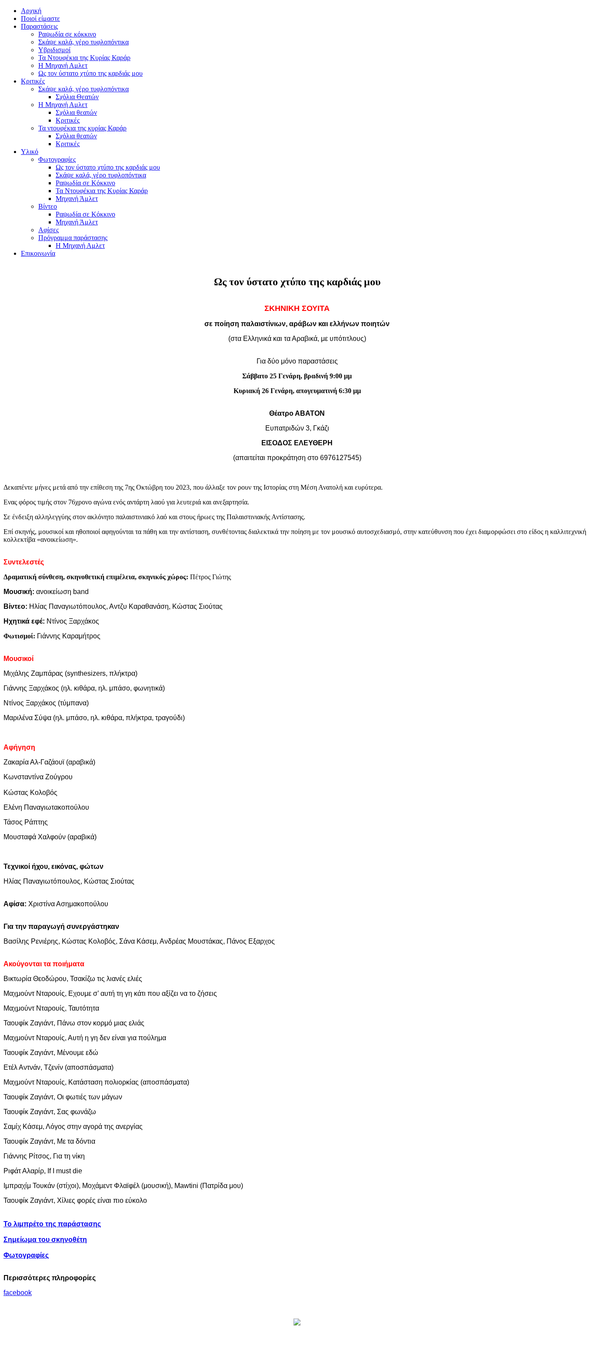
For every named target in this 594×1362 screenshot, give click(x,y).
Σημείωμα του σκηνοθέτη (45, 1239)
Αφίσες (48, 230)
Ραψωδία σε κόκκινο (67, 34)
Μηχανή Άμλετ (77, 198)
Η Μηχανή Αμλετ (62, 65)
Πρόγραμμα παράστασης (72, 237)
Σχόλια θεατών (76, 112)
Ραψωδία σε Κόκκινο (85, 183)
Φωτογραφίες (57, 159)
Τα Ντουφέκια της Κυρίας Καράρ (84, 57)
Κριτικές (68, 120)
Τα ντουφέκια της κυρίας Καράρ (82, 128)
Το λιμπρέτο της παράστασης (52, 1224)
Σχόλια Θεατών (77, 96)
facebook (17, 1292)
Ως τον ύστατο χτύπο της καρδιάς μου (90, 73)
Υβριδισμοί (54, 49)
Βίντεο (47, 206)
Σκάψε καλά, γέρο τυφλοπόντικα (83, 42)
